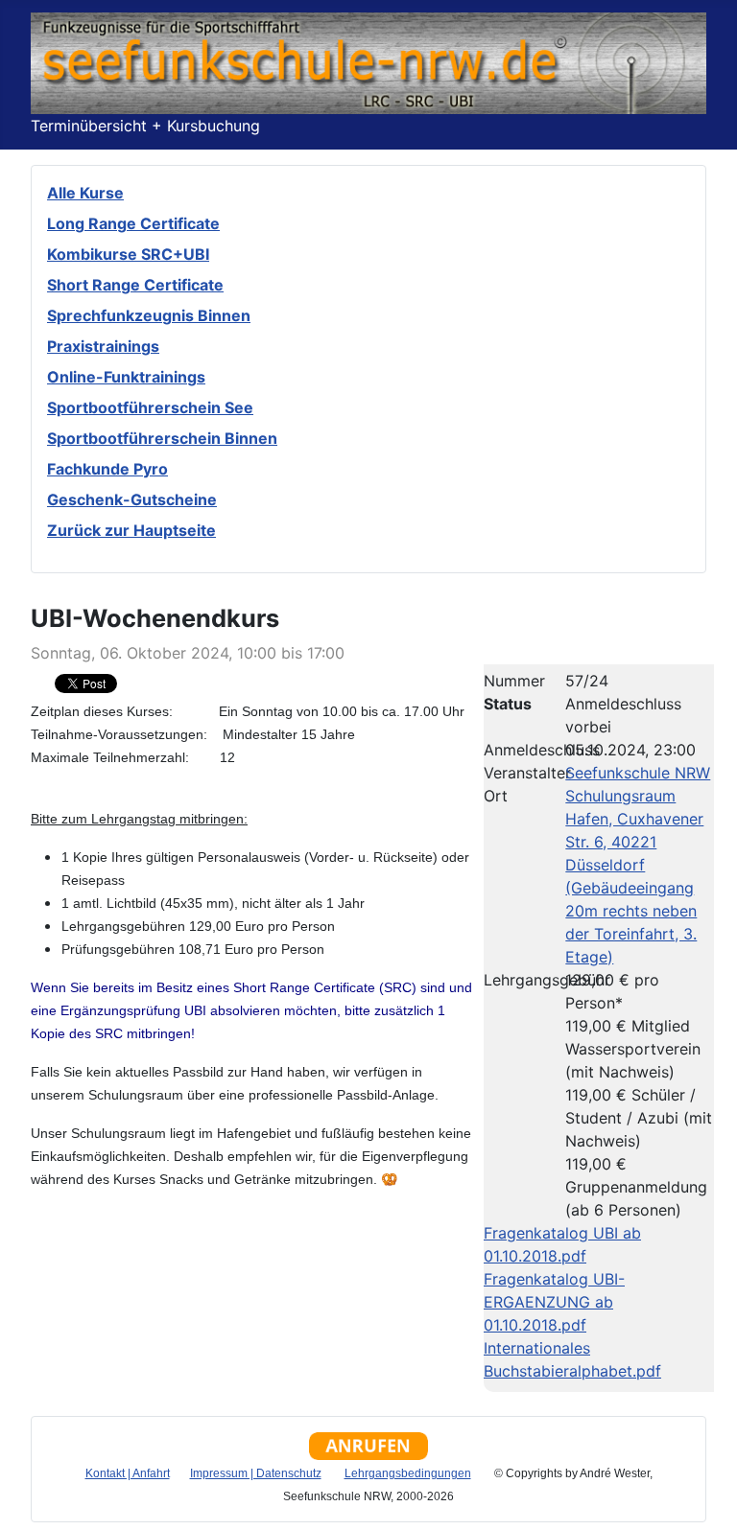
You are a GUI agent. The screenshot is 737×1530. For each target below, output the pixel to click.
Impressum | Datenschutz (255, 1473)
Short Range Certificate (135, 284)
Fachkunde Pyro (107, 468)
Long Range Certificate (133, 223)
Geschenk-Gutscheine (132, 499)
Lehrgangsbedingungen (408, 1473)
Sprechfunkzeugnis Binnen (148, 315)
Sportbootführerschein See (150, 407)
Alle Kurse (85, 192)
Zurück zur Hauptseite (131, 530)
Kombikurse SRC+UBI (128, 254)
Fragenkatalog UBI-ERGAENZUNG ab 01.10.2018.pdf (554, 1301)
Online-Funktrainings (126, 376)
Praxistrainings (103, 346)
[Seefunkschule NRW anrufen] (368, 1443)
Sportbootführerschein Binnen (162, 438)
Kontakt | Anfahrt (127, 1473)
